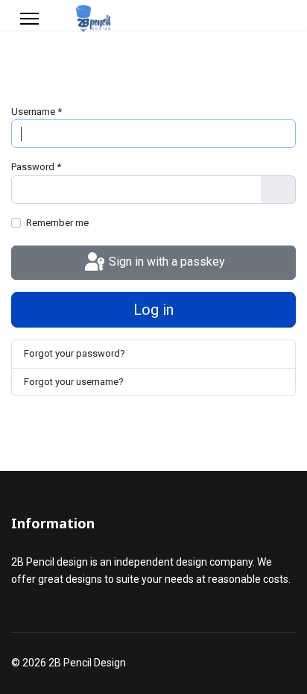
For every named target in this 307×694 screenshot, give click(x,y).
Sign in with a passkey (165, 261)
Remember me (57, 222)
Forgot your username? (74, 381)
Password (36, 166)
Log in (153, 310)
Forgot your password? (74, 353)
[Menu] (29, 18)
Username (36, 111)
